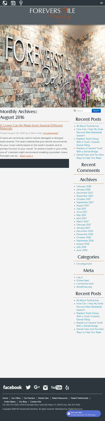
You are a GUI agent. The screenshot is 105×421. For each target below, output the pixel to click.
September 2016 (85, 240)
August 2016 (83, 244)
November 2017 (84, 196)
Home (5, 398)
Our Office (15, 398)
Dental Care (43, 398)
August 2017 (82, 205)
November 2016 (84, 234)
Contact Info (35, 402)
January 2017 (83, 228)
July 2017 (81, 208)
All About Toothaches (87, 126)
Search (96, 110)
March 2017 (82, 221)
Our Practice (29, 398)
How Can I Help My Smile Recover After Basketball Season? (89, 132)
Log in (79, 277)
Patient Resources (59, 398)
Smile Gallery (9, 402)
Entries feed (82, 280)
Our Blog (23, 402)
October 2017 (83, 199)
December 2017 (84, 192)
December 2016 (84, 231)
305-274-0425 (12, 405)
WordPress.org (84, 287)
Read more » (26, 156)
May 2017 (81, 215)
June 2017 (81, 212)
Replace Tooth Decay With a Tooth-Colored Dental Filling (87, 141)
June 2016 (81, 250)
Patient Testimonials (79, 398)
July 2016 (81, 247)
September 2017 (84, 202)
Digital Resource (75, 409)
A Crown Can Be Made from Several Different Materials (31, 127)
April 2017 (81, 218)
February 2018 (83, 186)
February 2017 (83, 224)
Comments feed (84, 283)
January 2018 (83, 189)
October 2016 (83, 237)
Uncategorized (50, 133)
